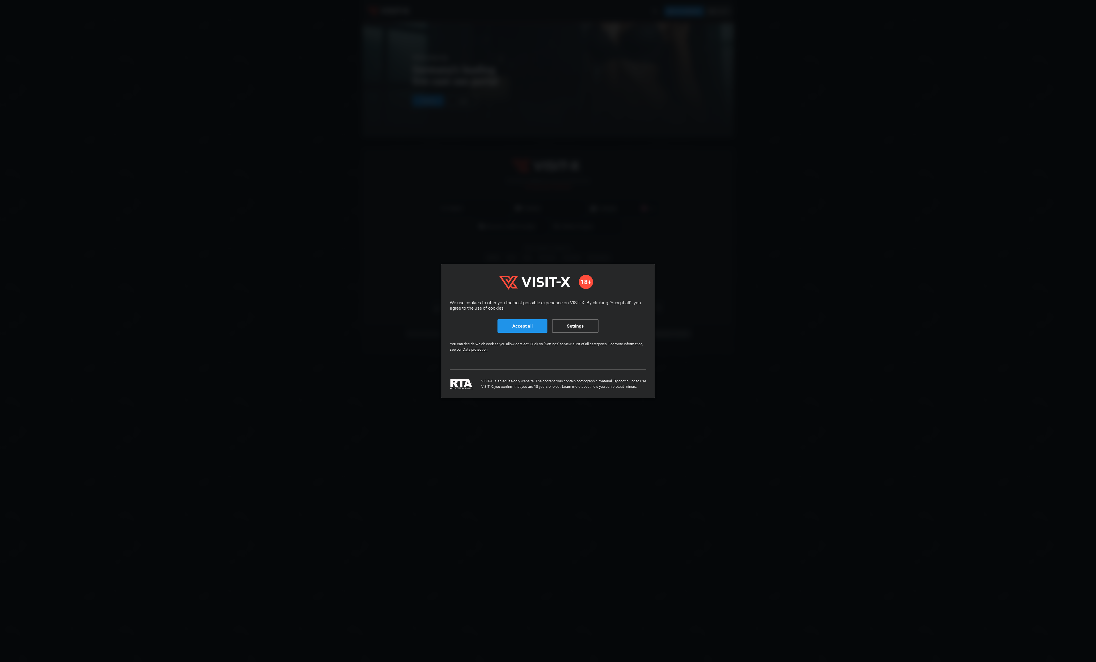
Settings (575, 326)
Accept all (522, 326)
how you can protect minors (613, 386)
